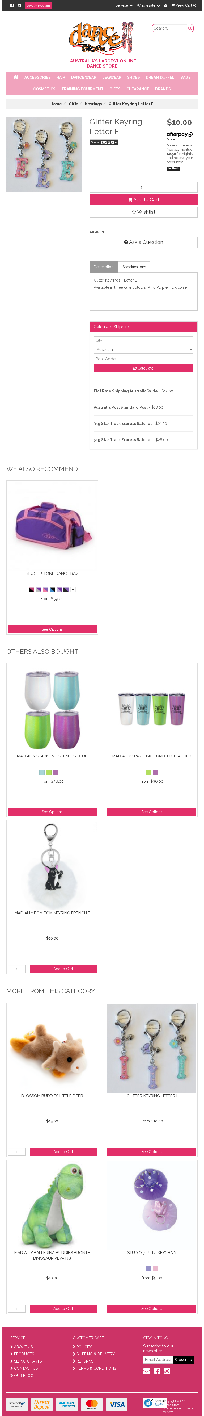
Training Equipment (82, 89)
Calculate (145, 368)
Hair (61, 77)
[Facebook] (12, 5)
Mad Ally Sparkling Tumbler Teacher (151, 756)
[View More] (73, 589)
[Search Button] (190, 28)
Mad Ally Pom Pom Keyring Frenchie (52, 913)
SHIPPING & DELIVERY (95, 1354)
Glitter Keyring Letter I (152, 1096)
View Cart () (186, 5)
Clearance (137, 89)
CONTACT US (26, 1368)
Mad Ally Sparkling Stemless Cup (52, 756)
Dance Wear (83, 77)
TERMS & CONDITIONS (96, 1368)
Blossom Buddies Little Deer (52, 1096)
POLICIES (84, 1347)
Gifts (115, 89)
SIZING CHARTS (28, 1361)
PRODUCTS (24, 1354)
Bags (185, 77)
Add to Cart (145, 199)
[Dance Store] (102, 37)
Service (122, 5)
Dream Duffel (160, 77)
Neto (170, 1412)
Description (103, 267)
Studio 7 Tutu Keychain (152, 1252)
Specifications (134, 267)
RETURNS (84, 1361)
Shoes (133, 77)
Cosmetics (44, 89)
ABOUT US (23, 1347)
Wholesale (146, 5)
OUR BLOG (23, 1375)
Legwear (111, 77)
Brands (163, 89)
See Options (52, 629)
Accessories (37, 77)
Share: (96, 142)
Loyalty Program (38, 5)
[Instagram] (19, 5)
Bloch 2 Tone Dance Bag (52, 573)
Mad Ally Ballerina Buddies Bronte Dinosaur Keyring (52, 1255)
